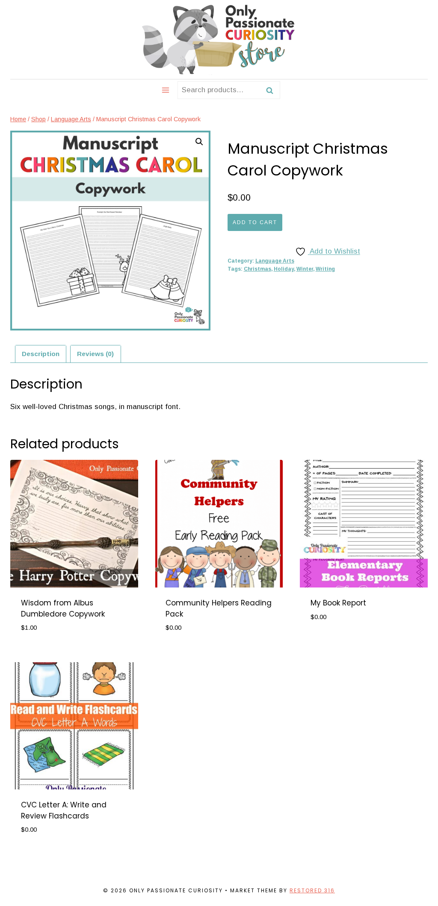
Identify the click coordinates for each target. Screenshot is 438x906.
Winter (304, 269)
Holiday (284, 269)
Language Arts (274, 261)
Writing (325, 269)
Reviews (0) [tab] (95, 353)
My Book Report (338, 603)
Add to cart (255, 222)
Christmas (257, 269)
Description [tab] (40, 353)
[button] (199, 141)
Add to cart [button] (333, 642)
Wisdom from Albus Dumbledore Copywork (63, 608)
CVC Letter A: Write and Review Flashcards (64, 810)
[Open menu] (166, 89)
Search (272, 90)
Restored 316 (312, 890)
